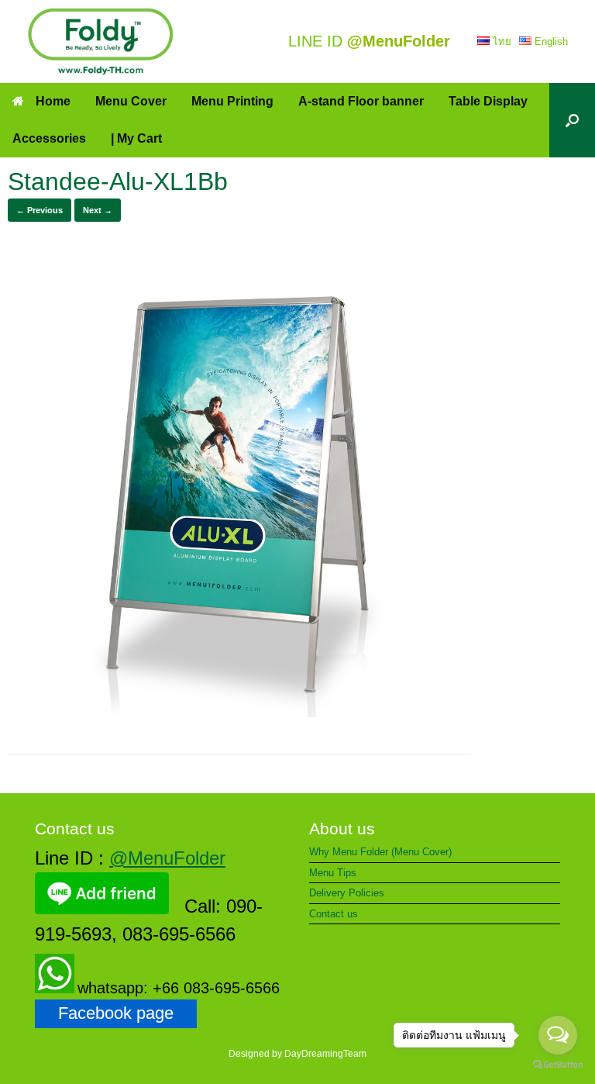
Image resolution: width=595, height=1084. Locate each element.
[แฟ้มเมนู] (100, 41)
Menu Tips (332, 873)
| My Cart (136, 138)
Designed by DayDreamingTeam (297, 1053)
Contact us (333, 914)
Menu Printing (232, 101)
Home (53, 101)
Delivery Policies (346, 893)
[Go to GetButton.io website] (558, 1066)
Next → (97, 210)
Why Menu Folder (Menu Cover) (380, 852)
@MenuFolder (167, 858)
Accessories (49, 138)
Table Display (488, 101)
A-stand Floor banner (361, 101)
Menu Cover (131, 101)
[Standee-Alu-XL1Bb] (239, 713)
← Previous (39, 210)
